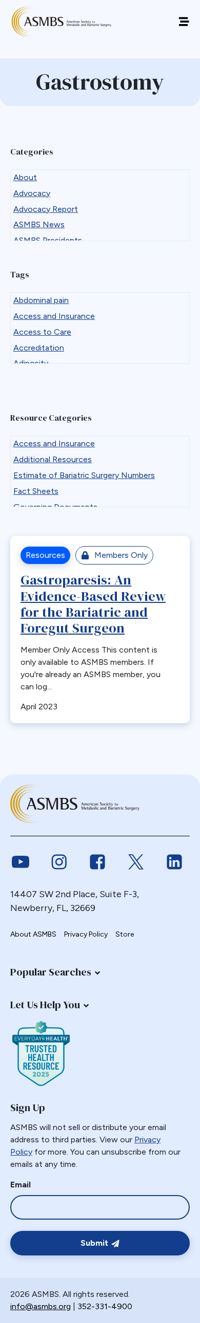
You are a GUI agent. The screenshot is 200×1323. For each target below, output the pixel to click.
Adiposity (30, 363)
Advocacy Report (45, 209)
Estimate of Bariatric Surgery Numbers (84, 475)
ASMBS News (39, 224)
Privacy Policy (86, 934)
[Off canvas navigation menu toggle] (184, 22)
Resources (45, 555)
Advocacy (31, 193)
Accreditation (38, 348)
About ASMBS (33, 934)
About (25, 177)
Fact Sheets (35, 491)
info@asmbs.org (40, 1306)
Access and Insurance (54, 316)
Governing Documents (55, 507)
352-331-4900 (104, 1306)
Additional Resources (52, 459)
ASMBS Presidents (47, 240)
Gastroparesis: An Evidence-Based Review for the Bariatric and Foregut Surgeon (93, 604)
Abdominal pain (41, 300)
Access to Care (42, 332)
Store (124, 934)
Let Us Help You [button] (45, 1005)
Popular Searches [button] (50, 972)
